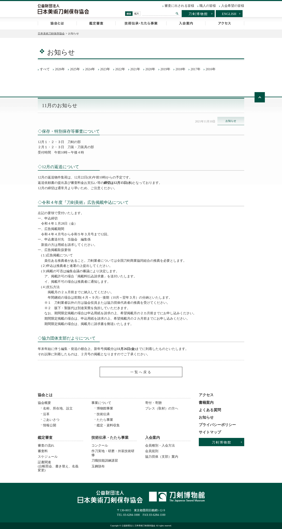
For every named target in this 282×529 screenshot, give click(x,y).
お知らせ (206, 417)
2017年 (195, 69)
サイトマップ (210, 432)
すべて (45, 69)
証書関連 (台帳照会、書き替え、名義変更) (58, 464)
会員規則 (151, 451)
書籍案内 (206, 402)
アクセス (224, 23)
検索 (177, 13)
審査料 (43, 451)
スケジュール (48, 456)
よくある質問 (210, 410)
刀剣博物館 (198, 14)
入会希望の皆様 (232, 5)
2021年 (135, 69)
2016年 (211, 69)
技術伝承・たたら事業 (140, 23)
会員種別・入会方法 (160, 445)
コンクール (99, 445)
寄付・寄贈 (153, 403)
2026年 (60, 69)
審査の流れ (46, 445)
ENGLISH (229, 14)
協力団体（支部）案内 (161, 456)
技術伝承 (103, 414)
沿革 (46, 414)
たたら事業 (105, 419)
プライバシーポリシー (217, 425)
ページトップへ (260, 97)
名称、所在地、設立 (58, 408)
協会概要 (44, 403)
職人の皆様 (207, 5)
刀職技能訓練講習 (104, 460)
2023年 (105, 69)
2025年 (75, 69)
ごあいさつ (51, 419)
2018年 (180, 69)
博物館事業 (105, 408)
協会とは (57, 23)
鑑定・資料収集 (108, 425)
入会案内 (185, 23)
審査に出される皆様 (179, 5)
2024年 (90, 69)
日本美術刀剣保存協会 (51, 33)
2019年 (165, 69)
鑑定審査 (96, 23)
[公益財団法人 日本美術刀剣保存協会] (63, 9)
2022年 (120, 69)
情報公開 (49, 425)
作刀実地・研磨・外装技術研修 (112, 453)
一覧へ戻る (141, 372)
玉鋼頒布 (98, 466)
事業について (101, 403)
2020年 (150, 69)
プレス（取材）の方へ (161, 408)
